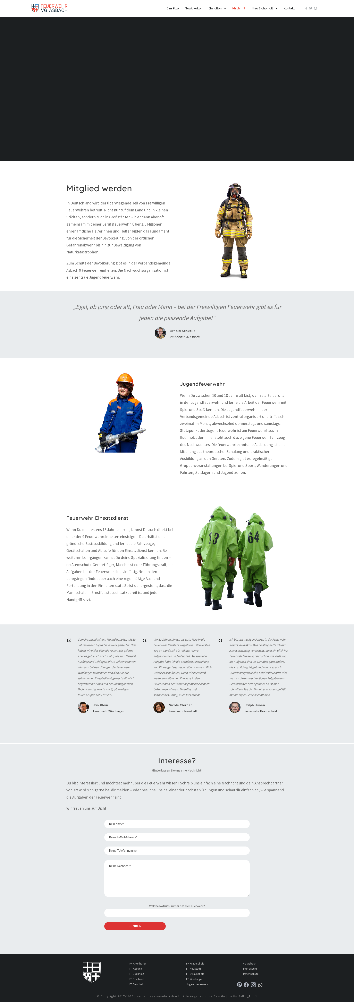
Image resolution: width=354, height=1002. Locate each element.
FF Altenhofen (137, 963)
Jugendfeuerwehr (197, 984)
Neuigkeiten (193, 8)
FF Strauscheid (195, 974)
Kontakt (289, 8)
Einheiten (215, 8)
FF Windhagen (194, 979)
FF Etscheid (136, 979)
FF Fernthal (136, 984)
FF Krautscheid (195, 963)
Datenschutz (251, 974)
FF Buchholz (136, 974)
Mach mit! (239, 8)
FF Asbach (135, 968)
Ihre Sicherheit (262, 8)
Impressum (250, 968)
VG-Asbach (249, 963)
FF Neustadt (193, 968)
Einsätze (173, 8)
